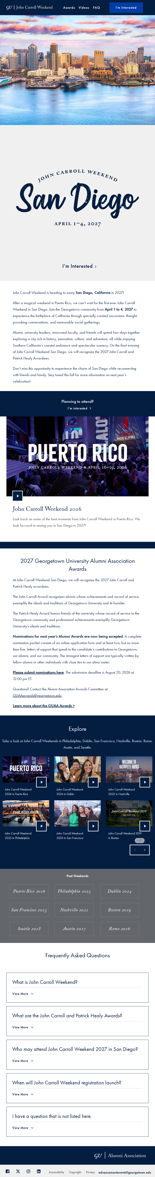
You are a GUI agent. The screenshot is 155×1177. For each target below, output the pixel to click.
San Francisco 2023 (29, 911)
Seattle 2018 (29, 929)
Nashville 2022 (74, 911)
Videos (84, 7)
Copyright (75, 1172)
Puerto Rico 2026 (29, 892)
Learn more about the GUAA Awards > (44, 705)
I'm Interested (126, 7)
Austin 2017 (74, 929)
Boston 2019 (119, 911)
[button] (144, 850)
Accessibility (56, 1172)
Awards (69, 7)
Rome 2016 (119, 929)
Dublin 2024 (120, 892)
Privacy (90, 1172)
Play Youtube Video (17, 496)
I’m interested (77, 408)
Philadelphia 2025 (74, 892)
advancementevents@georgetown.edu (124, 1172)
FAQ (96, 7)
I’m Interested (77, 266)
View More (20, 994)
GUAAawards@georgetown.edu (37, 695)
